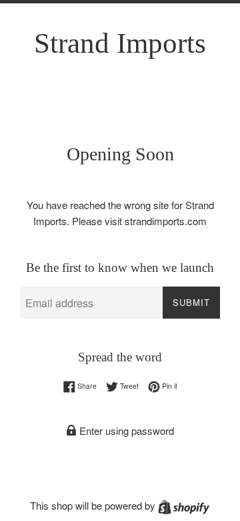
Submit (191, 302)
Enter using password (125, 430)
